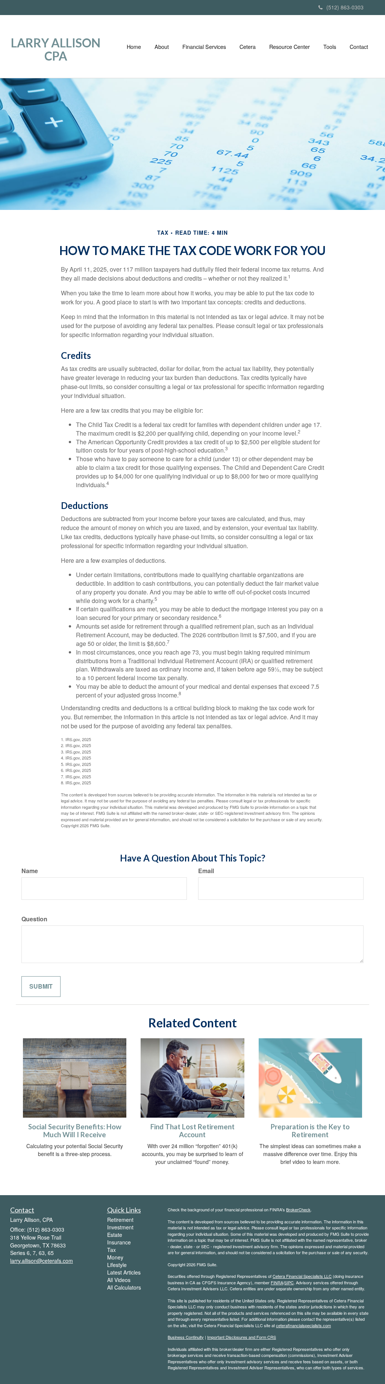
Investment (120, 1227)
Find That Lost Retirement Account (192, 1131)
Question (34, 919)
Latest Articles (124, 1272)
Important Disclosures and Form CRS (241, 1337)
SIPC (289, 1282)
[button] (162, 46)
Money (115, 1257)
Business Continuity (186, 1337)
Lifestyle (117, 1265)
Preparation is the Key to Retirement (310, 1131)
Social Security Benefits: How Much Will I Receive (74, 1131)
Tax (111, 1249)
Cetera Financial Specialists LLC (302, 1276)
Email (206, 871)
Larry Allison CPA (55, 49)
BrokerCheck (298, 1209)
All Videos (118, 1280)
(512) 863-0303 (345, 7)
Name (29, 871)
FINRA (277, 1282)
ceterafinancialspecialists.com (303, 1325)
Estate (114, 1234)
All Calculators (124, 1287)
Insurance (119, 1242)
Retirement (120, 1219)
